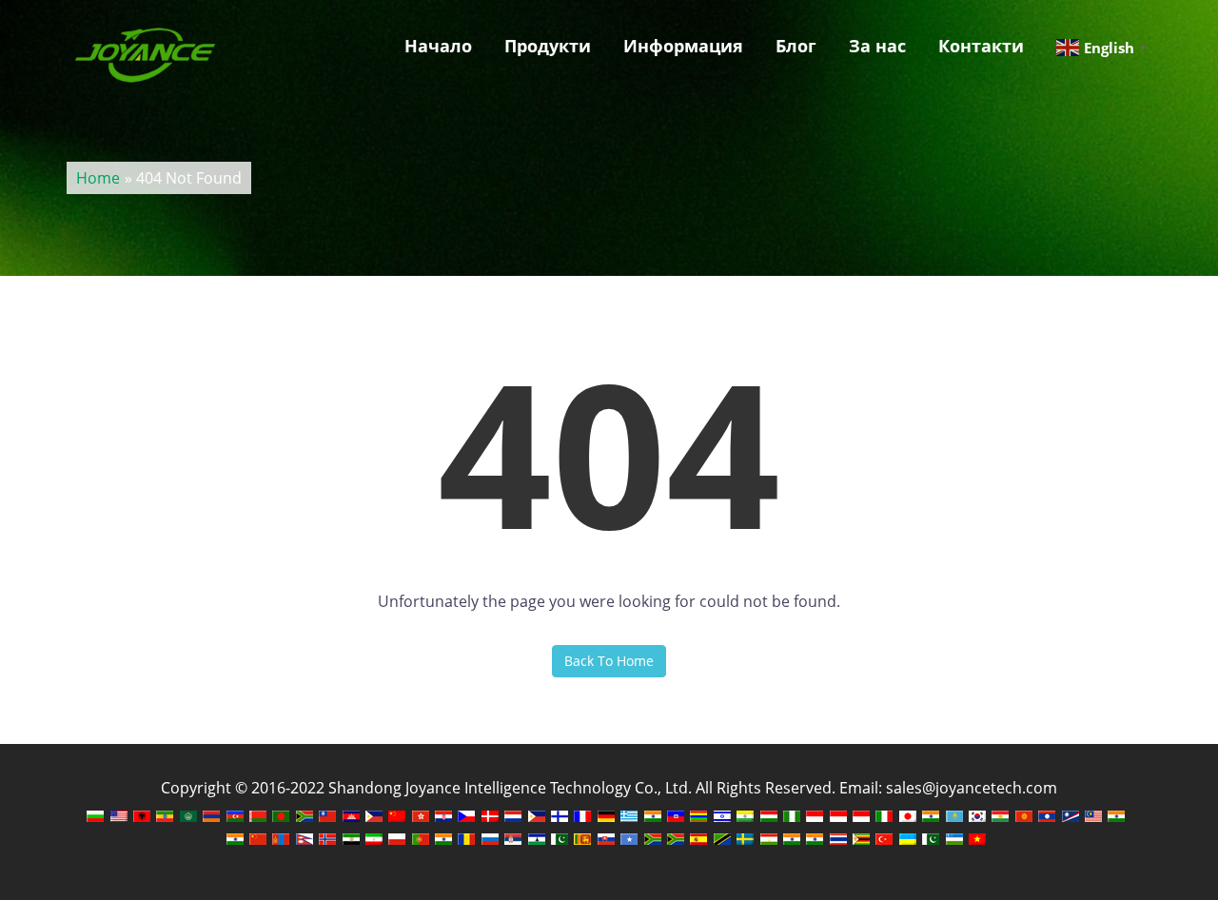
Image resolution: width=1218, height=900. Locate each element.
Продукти (547, 45)
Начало (438, 45)
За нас (877, 45)
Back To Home (609, 661)
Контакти (981, 45)
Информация (683, 45)
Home (98, 177)
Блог (796, 45)
